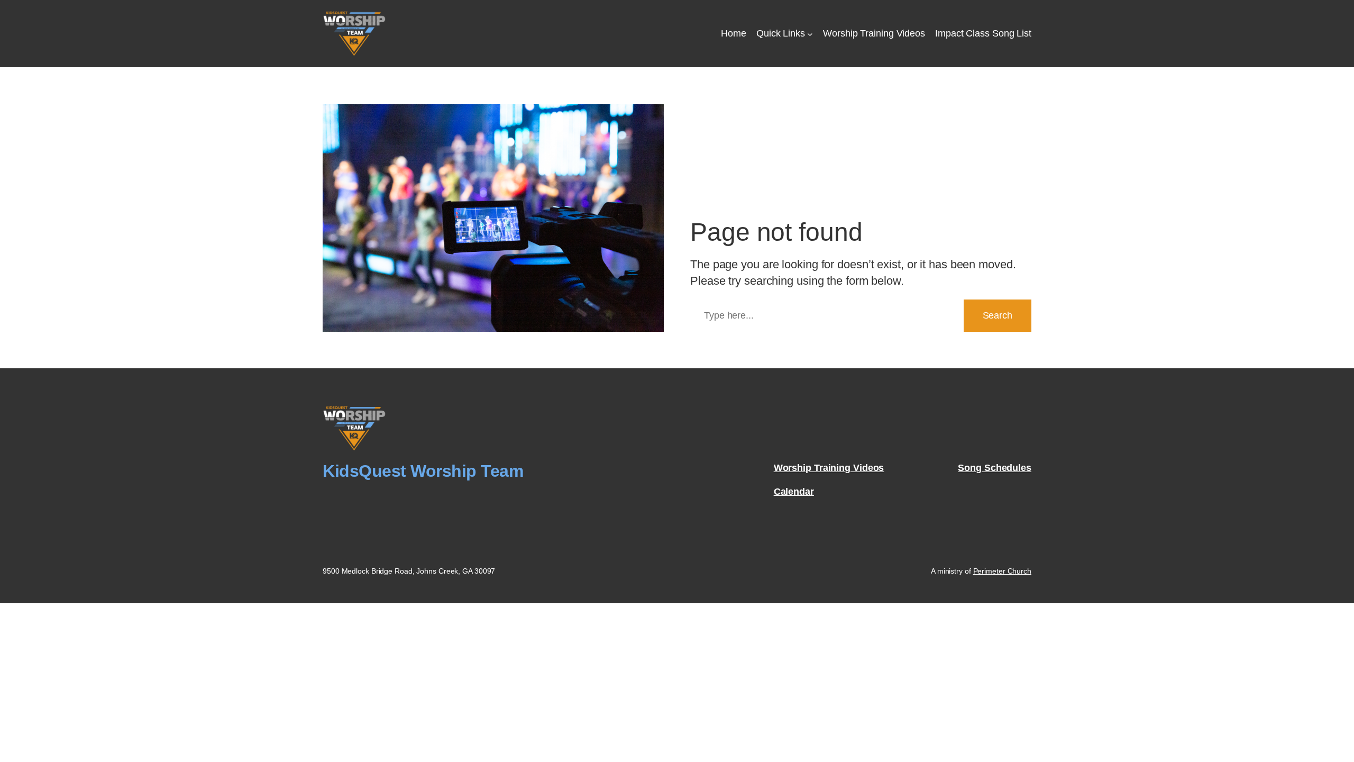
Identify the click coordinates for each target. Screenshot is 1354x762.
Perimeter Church (1002, 571)
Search (997, 315)
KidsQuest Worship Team (423, 470)
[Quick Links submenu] (810, 34)
